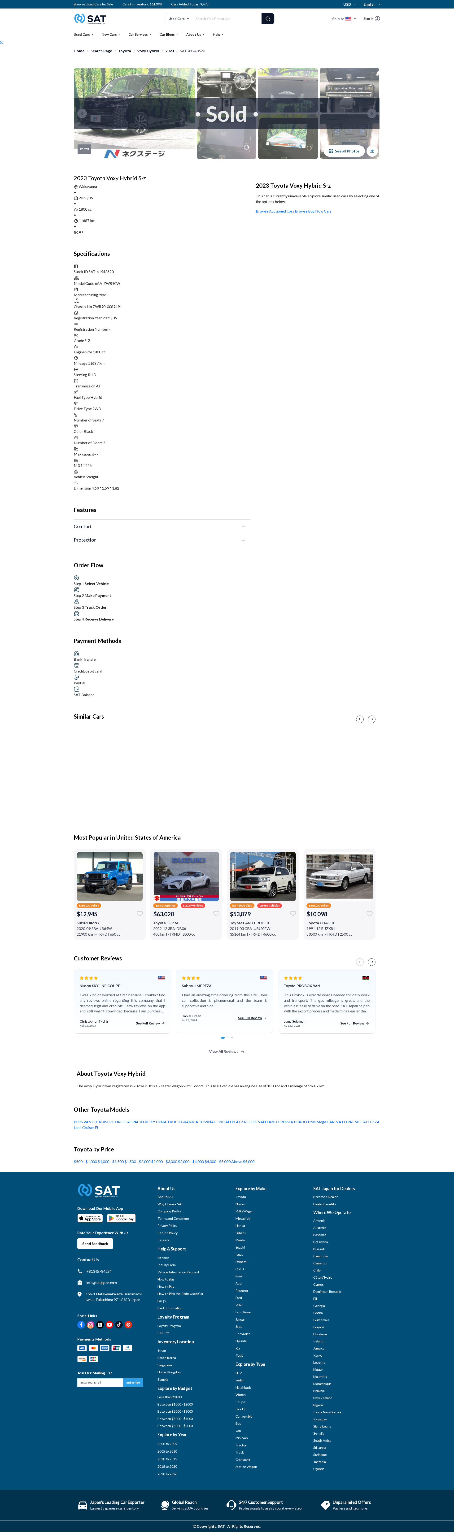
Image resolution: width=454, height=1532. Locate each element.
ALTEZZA (371, 1122)
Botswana (320, 1242)
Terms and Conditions (173, 1218)
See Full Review (148, 1023)
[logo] (98, 1194)
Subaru (241, 1233)
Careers (163, 1240)
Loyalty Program (169, 1326)
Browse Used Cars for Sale (93, 4)
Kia (238, 1348)
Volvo (240, 1305)
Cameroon (320, 1263)
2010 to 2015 (167, 1459)
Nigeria (318, 1405)
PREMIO (355, 1122)
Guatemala (321, 1320)
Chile (317, 1270)
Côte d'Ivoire (322, 1277)
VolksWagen (245, 1211)
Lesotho (319, 1362)
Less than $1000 (169, 1397)
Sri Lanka (319, 1447)
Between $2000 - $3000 (175, 1411)
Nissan (240, 1204)
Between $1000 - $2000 (175, 1404)
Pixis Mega (317, 1122)
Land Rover (244, 1312)
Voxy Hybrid (148, 50)
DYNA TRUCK (168, 1122)
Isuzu (239, 1254)
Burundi (319, 1249)
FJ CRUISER (102, 1122)
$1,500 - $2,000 (137, 1161)
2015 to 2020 (167, 1466)
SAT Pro (163, 1333)
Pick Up (241, 1409)
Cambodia (320, 1256)
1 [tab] (224, 1040)
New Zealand (322, 1398)
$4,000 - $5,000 (218, 1161)
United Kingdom (169, 1372)
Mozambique (322, 1384)
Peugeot (242, 1291)
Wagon (241, 1395)
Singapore (164, 1365)
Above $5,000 (242, 1161)
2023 (169, 50)
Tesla (239, 1355)
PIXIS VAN (83, 1122)
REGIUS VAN (255, 1122)
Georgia (319, 1306)
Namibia (319, 1391)
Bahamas (319, 1235)
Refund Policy (167, 1233)
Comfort (83, 526)
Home (79, 50)
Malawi (318, 1369)
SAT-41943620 (192, 50)
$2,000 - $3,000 (164, 1161)
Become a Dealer (325, 1197)
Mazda (240, 1240)
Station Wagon (246, 1467)
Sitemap (163, 1258)
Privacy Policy (167, 1226)
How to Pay (165, 1287)
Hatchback (243, 1387)
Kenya (318, 1355)
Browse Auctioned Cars (275, 211)
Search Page (101, 50)
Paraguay (320, 1419)
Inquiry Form (166, 1265)
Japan (161, 1351)
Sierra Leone (322, 1426)
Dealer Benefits (324, 1204)
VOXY (150, 1122)
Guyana (318, 1327)
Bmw (239, 1276)
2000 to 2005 (167, 1444)
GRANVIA (190, 1122)
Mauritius (320, 1377)
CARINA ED (337, 1122)
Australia (319, 1228)
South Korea (166, 1358)
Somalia (318, 1433)
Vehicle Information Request (178, 1272)
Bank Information (170, 1308)
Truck (240, 1452)
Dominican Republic (327, 1291)
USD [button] (347, 4)
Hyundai (241, 1341)
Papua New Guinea (327, 1412)
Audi (239, 1283)
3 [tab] (234, 1040)
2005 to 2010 (167, 1451)
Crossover (243, 1460)
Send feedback (95, 1243)
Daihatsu (242, 1262)
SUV (239, 1373)
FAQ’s (161, 1301)
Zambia (162, 1379)
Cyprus (318, 1284)
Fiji (315, 1299)
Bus (238, 1423)
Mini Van (242, 1438)
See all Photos (347, 151)
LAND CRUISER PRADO (287, 1122)
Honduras (320, 1334)
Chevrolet (243, 1334)
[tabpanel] (122, 1001)
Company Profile (169, 1211)
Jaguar (240, 1319)
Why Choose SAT (170, 1204)
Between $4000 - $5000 (175, 1426)
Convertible (244, 1416)
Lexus (240, 1269)
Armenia (319, 1221)
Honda (240, 1226)
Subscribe (133, 1382)
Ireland (318, 1341)
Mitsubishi (243, 1218)
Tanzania (319, 1462)
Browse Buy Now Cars (313, 211)
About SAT (165, 1197)
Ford (239, 1298)
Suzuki (240, 1247)
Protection (85, 539)
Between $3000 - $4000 (175, 1419)
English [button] (369, 4)
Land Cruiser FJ (86, 1127)
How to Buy (166, 1279)
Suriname (320, 1455)
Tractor (241, 1445)
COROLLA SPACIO (128, 1122)
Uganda (318, 1469)
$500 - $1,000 (86, 1161)
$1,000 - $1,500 (111, 1161)
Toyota (124, 50)
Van (238, 1431)
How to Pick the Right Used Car (180, 1294)
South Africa (322, 1440)
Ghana (318, 1313)
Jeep (239, 1326)
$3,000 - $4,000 (191, 1161)
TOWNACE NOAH (215, 1122)
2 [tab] (230, 1040)
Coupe (240, 1402)
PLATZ (238, 1122)
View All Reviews (223, 1051)
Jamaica (318, 1348)
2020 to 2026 (167, 1474)
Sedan (240, 1380)
